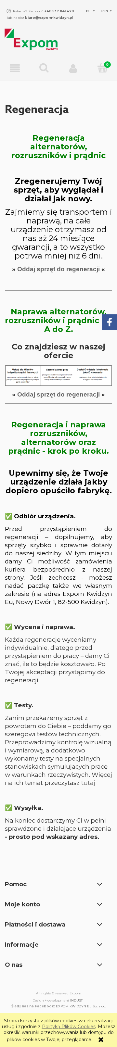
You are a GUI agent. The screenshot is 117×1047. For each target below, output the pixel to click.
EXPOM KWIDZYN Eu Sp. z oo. (81, 1006)
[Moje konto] (73, 68)
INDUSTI (77, 1000)
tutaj (88, 783)
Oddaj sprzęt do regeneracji (58, 269)
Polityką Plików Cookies (69, 1026)
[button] (14, 68)
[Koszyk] (102, 68)
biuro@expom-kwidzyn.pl (49, 18)
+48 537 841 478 (59, 11)
